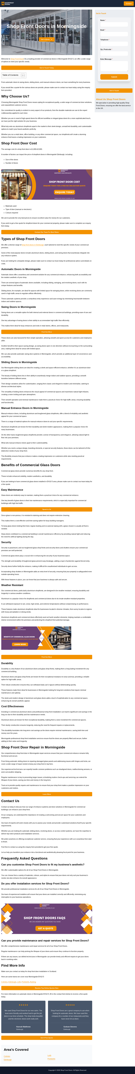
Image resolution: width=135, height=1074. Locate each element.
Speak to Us (46, 509)
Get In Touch (114, 90)
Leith (19, 982)
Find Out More (47, 332)
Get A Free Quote (47, 1038)
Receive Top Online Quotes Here (46, 988)
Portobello (25, 982)
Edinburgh (12, 982)
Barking (33, 982)
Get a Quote (45, 39)
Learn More (47, 794)
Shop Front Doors (17, 59)
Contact (129, 3)
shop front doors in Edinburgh (33, 245)
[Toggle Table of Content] (21, 75)
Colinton (4, 982)
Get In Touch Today (47, 68)
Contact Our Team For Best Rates (47, 232)
